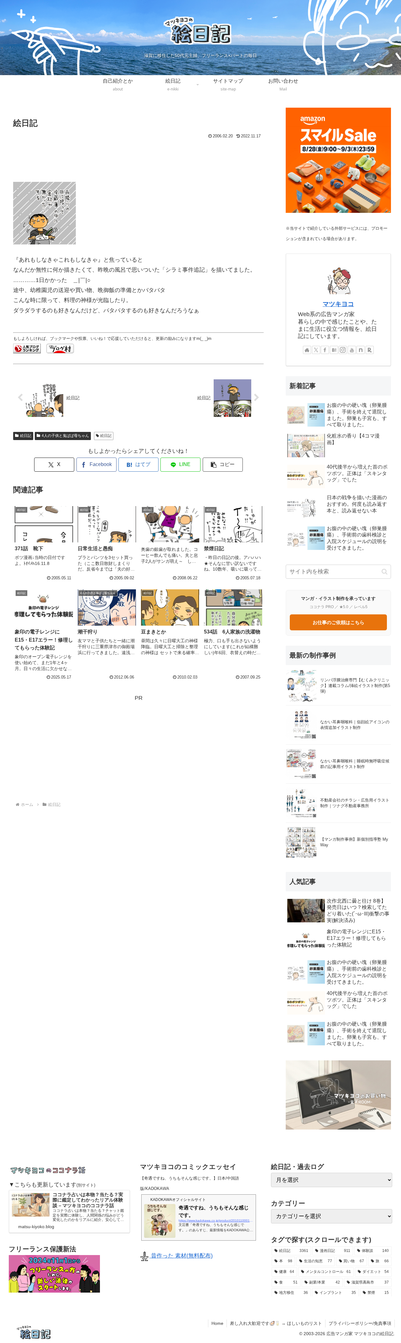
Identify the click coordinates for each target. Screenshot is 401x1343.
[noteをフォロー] (361, 350)
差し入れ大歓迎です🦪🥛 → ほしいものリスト (276, 1323)
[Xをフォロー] (316, 350)
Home (217, 1323)
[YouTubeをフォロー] (352, 350)
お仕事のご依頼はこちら (338, 622)
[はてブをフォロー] (334, 350)
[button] (223, 465)
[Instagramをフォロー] (343, 350)
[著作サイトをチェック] (307, 350)
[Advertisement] (138, 158)
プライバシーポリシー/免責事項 (360, 1323)
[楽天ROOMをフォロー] (370, 350)
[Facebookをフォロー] (325, 350)
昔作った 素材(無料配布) (181, 1256)
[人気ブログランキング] (27, 348)
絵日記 (25, 435)
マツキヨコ (338, 303)
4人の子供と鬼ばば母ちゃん (65, 435)
